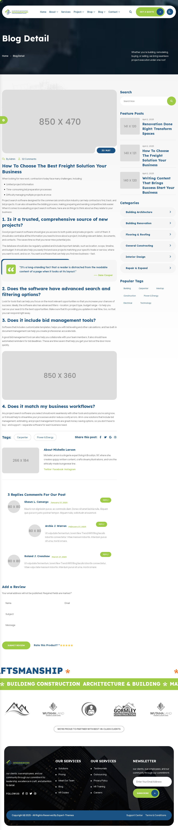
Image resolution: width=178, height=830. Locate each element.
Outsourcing (100, 774)
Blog (100, 11)
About (52, 11)
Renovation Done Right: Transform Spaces (157, 129)
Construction (130, 295)
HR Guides (64, 792)
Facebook (58, 469)
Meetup (160, 288)
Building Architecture (139, 212)
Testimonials (100, 768)
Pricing (62, 774)
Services (66, 11)
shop (90, 11)
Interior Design (135, 256)
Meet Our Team (66, 780)
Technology (145, 303)
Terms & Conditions (155, 815)
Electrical (128, 303)
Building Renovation (138, 223)
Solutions (63, 768)
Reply (105, 500)
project (77, 11)
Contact (113, 11)
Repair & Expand (137, 268)
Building (127, 288)
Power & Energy (45, 437)
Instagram (70, 469)
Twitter (48, 469)
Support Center (134, 815)
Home (43, 11)
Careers (98, 792)
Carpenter (22, 437)
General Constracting (139, 245)
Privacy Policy (100, 780)
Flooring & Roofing (138, 234)
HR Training (99, 786)
